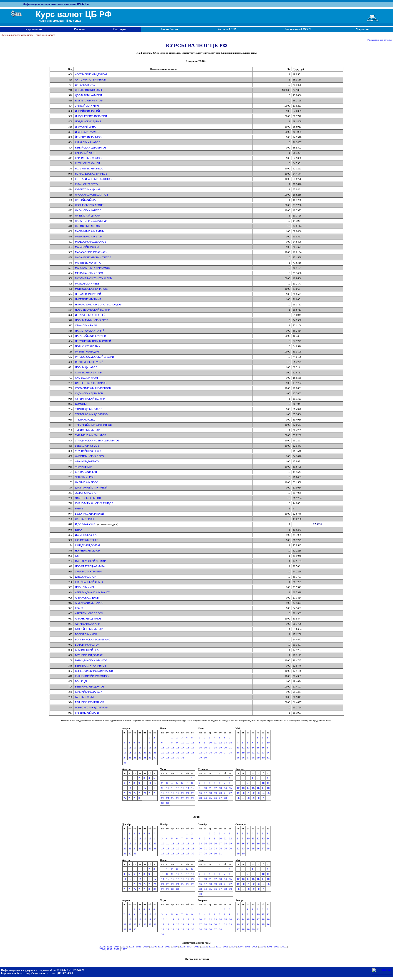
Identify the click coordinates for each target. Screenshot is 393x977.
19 (135, 752)
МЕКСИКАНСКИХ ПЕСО (89, 273)
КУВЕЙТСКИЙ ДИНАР (88, 189)
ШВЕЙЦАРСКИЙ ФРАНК (89, 582)
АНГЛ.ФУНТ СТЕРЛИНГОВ (90, 79)
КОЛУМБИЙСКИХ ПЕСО (89, 168)
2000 (102, 949)
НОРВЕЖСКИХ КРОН (87, 550)
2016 (175, 946)
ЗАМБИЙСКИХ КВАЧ (87, 105)
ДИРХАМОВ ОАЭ (85, 84)
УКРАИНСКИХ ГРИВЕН (88, 571)
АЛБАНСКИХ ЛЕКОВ (87, 597)
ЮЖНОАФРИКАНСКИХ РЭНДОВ (94, 503)
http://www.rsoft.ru (11, 973)
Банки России (169, 29)
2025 (109, 946)
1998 (116, 949)
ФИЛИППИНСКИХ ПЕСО (89, 456)
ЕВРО (78, 529)
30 (155, 757)
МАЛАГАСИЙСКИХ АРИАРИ (91, 252)
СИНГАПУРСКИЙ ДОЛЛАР (90, 561)
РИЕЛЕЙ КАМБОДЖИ (87, 351)
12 (135, 747)
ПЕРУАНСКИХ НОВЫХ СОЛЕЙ (93, 341)
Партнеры (119, 29)
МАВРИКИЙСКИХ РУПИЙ (90, 231)
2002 (276, 946)
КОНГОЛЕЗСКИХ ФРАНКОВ (91, 173)
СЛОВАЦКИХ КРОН (86, 377)
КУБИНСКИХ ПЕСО (86, 184)
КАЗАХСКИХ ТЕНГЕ (86, 540)
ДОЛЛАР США (86, 524)
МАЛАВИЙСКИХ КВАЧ (87, 247)
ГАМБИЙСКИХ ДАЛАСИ (88, 691)
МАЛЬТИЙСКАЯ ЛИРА (88, 262)
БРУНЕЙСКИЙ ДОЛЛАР (89, 655)
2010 (218, 946)
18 (129, 752)
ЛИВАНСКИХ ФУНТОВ (88, 210)
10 (124, 747)
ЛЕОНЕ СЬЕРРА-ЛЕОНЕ (89, 205)
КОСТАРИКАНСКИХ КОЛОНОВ (93, 179)
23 (155, 752)
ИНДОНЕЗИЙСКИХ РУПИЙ (91, 116)
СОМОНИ (81, 404)
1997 (124, 949)
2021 (138, 946)
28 (145, 757)
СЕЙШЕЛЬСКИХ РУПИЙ (89, 362)
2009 (225, 946)
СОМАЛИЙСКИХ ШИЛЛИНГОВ (93, 388)
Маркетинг (363, 29)
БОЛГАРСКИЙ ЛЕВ (86, 634)
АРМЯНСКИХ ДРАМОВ (88, 618)
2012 (204, 946)
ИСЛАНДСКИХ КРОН (87, 535)
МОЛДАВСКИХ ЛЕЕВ (87, 283)
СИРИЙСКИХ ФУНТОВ (88, 372)
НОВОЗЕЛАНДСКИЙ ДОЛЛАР (92, 309)
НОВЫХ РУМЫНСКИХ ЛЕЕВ (91, 320)
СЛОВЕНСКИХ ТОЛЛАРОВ (90, 383)
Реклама (79, 29)
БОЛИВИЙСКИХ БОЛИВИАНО (93, 639)
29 (150, 757)
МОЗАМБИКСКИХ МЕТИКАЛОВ (93, 278)
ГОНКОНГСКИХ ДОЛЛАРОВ (91, 707)
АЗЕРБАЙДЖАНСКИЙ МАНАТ (92, 592)
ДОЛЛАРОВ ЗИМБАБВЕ (89, 90)
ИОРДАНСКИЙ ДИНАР (88, 121)
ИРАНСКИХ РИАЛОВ (87, 132)
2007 (240, 946)
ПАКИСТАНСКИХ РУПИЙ (89, 330)
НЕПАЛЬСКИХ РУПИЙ (88, 294)
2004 (262, 946)
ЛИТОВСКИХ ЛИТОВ (87, 226)
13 (140, 747)
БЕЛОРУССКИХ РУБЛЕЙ (89, 513)
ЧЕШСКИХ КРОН (85, 477)
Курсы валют (33, 29)
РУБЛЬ (79, 508)
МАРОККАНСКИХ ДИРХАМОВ (92, 268)
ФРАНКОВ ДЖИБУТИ (87, 461)
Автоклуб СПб (227, 29)
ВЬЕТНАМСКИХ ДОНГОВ (89, 686)
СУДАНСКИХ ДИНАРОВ (89, 393)
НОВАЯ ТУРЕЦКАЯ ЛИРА (90, 566)
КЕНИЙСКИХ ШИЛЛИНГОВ (90, 147)
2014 (189, 946)
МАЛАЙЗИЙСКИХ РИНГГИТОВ (93, 257)
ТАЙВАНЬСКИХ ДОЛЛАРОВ (91, 414)
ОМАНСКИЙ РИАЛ (86, 325)
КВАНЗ (79, 608)
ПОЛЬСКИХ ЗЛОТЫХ (87, 346)
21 (145, 752)
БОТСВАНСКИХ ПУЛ (87, 644)
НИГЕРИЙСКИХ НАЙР (88, 299)
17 (124, 752)
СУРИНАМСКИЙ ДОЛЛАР (90, 398)
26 (135, 757)
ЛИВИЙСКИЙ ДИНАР (87, 215)
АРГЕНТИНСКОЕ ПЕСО (89, 613)
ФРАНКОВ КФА (83, 466)
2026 (102, 946)
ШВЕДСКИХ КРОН (85, 576)
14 (145, 747)
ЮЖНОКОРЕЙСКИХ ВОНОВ (91, 676)
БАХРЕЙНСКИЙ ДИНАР (89, 629)
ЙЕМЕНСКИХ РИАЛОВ (88, 137)
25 (129, 757)
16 (155, 747)
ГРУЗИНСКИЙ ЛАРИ (87, 712)
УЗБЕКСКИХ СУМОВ (87, 445)
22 (150, 752)
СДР (77, 555)
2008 (233, 946)
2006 (247, 946)
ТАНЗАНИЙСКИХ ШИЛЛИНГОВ (93, 424)
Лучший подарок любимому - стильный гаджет (28, 35)
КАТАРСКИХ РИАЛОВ (87, 142)
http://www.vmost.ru (37, 973)
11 (129, 747)
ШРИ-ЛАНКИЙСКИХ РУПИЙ (91, 487)
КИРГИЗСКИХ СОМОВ (88, 158)
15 (150, 747)
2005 (254, 946)
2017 (167, 946)
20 (140, 752)
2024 (116, 946)
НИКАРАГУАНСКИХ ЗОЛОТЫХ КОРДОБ (98, 304)
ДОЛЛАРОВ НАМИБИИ (88, 95)
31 (124, 762)
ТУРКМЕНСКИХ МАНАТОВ (90, 435)
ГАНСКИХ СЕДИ (84, 697)
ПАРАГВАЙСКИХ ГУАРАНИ (90, 336)
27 (140, 757)
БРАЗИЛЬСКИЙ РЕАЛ (87, 650)
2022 (131, 946)
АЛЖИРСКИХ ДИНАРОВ (89, 603)
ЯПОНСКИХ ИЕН (85, 587)
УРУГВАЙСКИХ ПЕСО (88, 451)
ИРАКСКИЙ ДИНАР (86, 126)
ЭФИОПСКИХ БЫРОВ (88, 498)
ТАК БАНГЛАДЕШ (85, 419)
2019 (153, 946)
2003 (269, 946)
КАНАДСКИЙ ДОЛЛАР (88, 545)
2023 (124, 946)
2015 (182, 946)
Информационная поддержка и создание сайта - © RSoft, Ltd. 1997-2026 (42, 970)
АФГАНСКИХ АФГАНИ (87, 623)
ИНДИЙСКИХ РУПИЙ (87, 111)
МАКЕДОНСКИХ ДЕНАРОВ (90, 241)
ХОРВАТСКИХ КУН (86, 472)
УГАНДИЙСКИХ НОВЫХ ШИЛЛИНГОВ (97, 440)
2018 (160, 946)
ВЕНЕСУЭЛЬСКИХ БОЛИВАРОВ (94, 671)
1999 (109, 949)
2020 (146, 946)
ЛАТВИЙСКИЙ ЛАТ (86, 200)
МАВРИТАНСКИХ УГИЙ (89, 236)
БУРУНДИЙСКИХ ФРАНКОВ (91, 660)
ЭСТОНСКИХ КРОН (86, 492)
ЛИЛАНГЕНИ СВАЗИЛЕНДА (91, 220)
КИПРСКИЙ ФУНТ (85, 152)
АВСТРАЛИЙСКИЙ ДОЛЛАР (91, 74)
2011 (211, 946)
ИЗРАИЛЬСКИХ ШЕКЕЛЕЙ (90, 315)
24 (124, 757)
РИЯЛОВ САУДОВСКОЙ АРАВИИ (94, 356)
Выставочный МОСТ (298, 29)
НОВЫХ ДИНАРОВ (86, 367)
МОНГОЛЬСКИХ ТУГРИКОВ (91, 288)
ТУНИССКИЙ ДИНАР (87, 430)
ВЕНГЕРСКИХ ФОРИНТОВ (90, 665)
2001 (284, 946)
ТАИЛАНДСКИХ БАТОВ (88, 409)
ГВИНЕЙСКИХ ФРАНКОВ (89, 702)
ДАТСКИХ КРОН (84, 519)
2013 (196, 946)
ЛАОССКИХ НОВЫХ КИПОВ (91, 194)
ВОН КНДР (81, 681)
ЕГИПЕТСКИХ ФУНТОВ (89, 100)
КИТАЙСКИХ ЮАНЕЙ (87, 163)
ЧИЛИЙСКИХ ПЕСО (86, 482)
